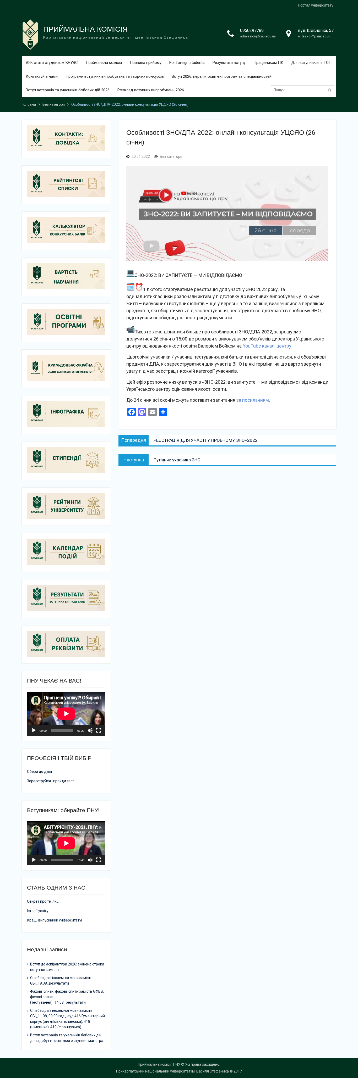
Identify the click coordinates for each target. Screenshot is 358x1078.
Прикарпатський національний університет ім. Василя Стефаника (172, 1071)
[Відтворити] (33, 730)
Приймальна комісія (104, 62)
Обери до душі (39, 771)
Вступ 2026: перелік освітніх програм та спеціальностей (222, 76)
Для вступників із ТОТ (311, 62)
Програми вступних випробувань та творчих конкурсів (115, 76)
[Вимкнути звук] (90, 730)
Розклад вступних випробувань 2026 (150, 90)
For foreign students (187, 62)
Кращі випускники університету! (54, 920)
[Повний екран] (98, 730)
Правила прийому (145, 62)
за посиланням (252, 400)
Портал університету (315, 5)
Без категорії (171, 156)
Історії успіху (37, 911)
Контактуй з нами (42, 76)
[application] (66, 714)
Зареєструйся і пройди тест (50, 781)
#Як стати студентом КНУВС (52, 62)
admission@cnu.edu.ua (258, 36)
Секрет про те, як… (43, 901)
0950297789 (252, 30)
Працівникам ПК (268, 62)
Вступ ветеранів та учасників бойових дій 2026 (68, 90)
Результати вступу (229, 62)
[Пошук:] (304, 90)
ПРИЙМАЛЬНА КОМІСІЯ (85, 29)
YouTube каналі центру (267, 346)
